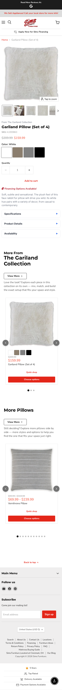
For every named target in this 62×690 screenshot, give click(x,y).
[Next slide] (57, 110)
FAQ (45, 646)
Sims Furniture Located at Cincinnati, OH (25, 653)
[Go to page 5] (28, 536)
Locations (47, 639)
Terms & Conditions (15, 643)
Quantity (6, 163)
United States (29, 629)
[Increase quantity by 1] (29, 170)
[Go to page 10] (42, 536)
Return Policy (17, 646)
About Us (21, 639)
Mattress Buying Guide (29, 649)
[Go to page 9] (39, 536)
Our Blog (51, 653)
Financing (31, 643)
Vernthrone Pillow (17, 503)
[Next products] (56, 343)
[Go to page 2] (31, 390)
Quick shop (31, 372)
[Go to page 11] (44, 536)
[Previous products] (6, 343)
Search (10, 639)
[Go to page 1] (28, 390)
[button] (7, 110)
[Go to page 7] (33, 536)
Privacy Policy (33, 646)
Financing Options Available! (20, 188)
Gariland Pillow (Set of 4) (21, 364)
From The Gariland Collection (17, 122)
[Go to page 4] (25, 536)
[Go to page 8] (36, 536)
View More (13, 276)
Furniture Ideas (46, 643)
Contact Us (34, 639)
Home (5, 40)
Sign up (49, 614)
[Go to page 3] (33, 390)
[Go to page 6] (31, 536)
